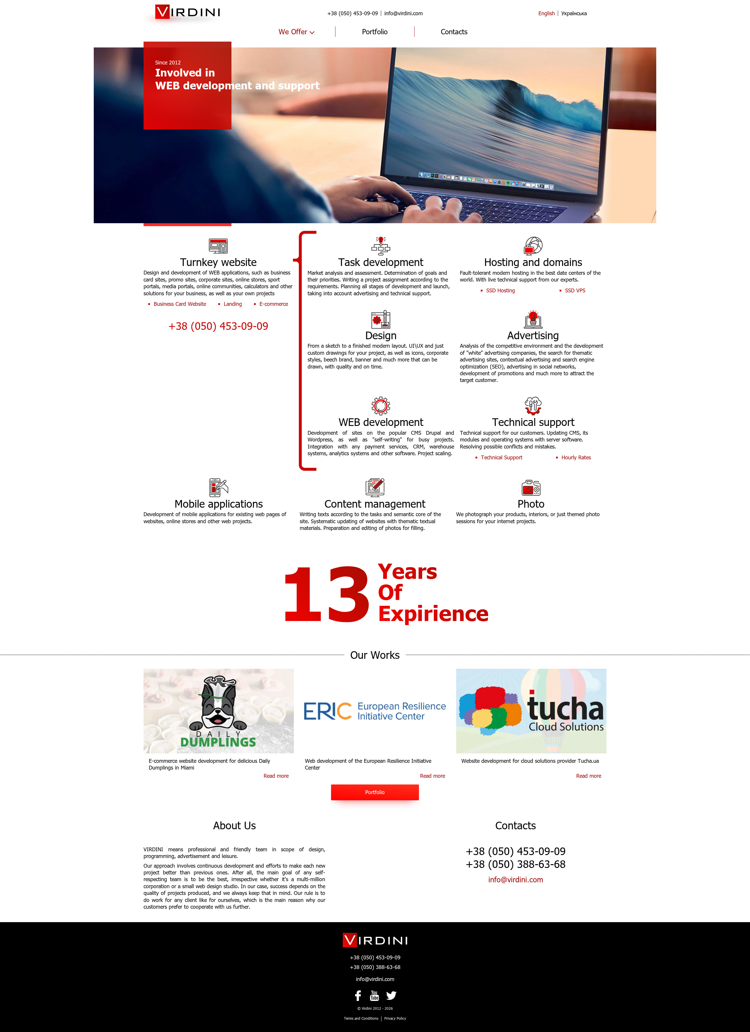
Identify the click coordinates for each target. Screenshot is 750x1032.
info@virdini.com (403, 13)
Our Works (375, 654)
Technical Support (501, 457)
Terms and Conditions (361, 1018)
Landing (233, 304)
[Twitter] (391, 995)
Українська (574, 13)
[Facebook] (358, 995)
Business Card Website (180, 304)
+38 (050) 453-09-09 (352, 13)
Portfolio (375, 31)
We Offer (293, 31)
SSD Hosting (500, 290)
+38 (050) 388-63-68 (375, 967)
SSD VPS (575, 290)
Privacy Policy (395, 1018)
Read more (276, 775)
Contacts (454, 31)
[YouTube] (375, 995)
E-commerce (274, 304)
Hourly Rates (576, 457)
